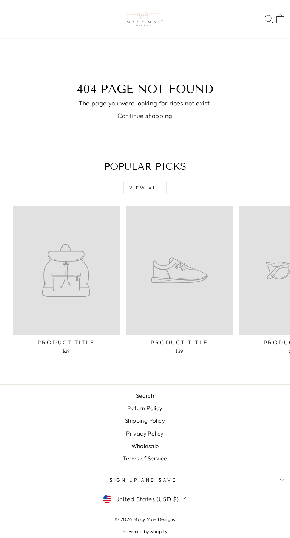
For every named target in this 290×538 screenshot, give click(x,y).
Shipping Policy (145, 420)
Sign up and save (143, 480)
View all (145, 188)
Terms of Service (145, 458)
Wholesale (145, 446)
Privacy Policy (145, 433)
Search (145, 395)
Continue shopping (144, 115)
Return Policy (144, 408)
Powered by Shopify (145, 531)
